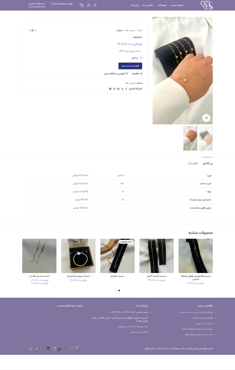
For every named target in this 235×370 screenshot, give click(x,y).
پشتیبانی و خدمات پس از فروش (133, 326)
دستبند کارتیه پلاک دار (39, 276)
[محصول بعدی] (29, 30)
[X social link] (122, 89)
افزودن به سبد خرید (130, 65)
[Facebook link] (126, 89)
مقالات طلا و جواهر (139, 332)
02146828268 (129, 312)
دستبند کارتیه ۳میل (156, 276)
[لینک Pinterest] (118, 89)
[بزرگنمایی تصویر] (206, 118)
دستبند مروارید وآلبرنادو (78, 276)
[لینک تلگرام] (110, 89)
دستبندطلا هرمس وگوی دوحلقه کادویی (196, 278)
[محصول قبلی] (35, 30)
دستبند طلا (130, 30)
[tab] (208, 162)
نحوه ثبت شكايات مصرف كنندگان (197, 328)
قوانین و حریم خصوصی (202, 317)
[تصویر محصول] (196, 256)
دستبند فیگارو (117, 276)
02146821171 (115, 312)
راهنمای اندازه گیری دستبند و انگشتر (196, 312)
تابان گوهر (149, 348)
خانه (140, 30)
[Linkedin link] (114, 89)
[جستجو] (95, 5)
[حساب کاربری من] (89, 5)
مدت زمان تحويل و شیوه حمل (199, 334)
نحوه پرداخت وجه (204, 323)
